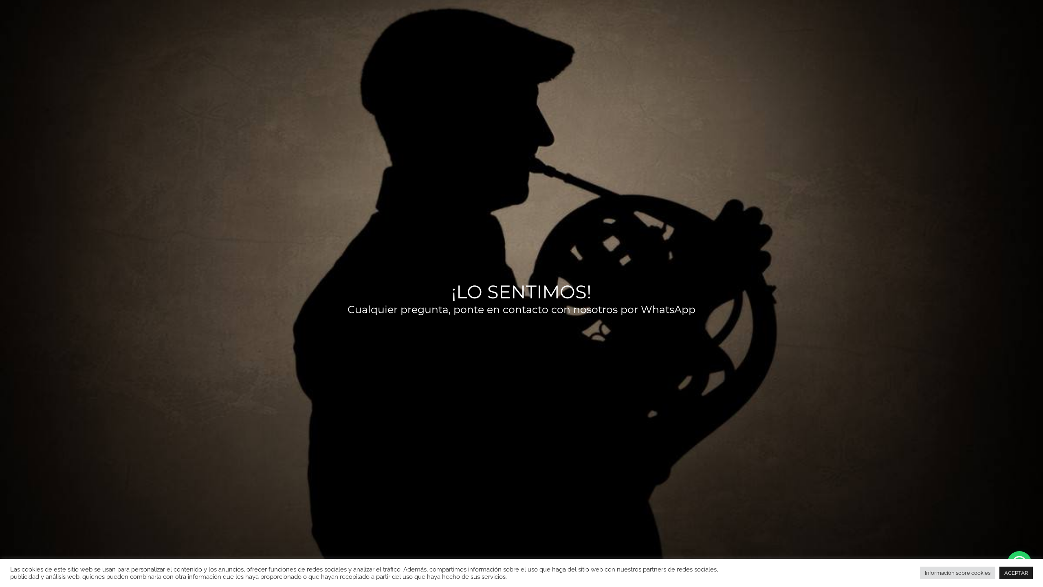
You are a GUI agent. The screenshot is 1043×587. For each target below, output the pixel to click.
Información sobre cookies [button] (957, 573)
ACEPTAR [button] (1016, 573)
